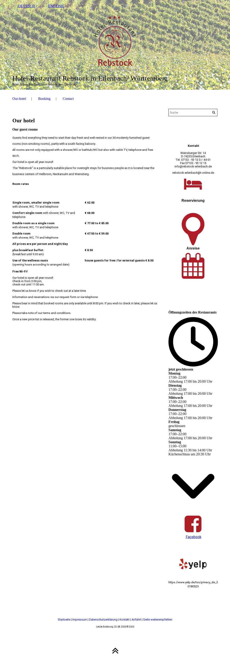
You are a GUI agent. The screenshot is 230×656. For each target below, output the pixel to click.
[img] (115, 45)
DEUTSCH (26, 6)
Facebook (193, 537)
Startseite (64, 619)
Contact (68, 99)
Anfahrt (137, 619)
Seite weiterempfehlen (157, 619)
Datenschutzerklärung (103, 619)
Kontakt (124, 619)
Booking (44, 99)
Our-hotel (19, 99)
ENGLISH (56, 6)
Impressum (80, 619)
